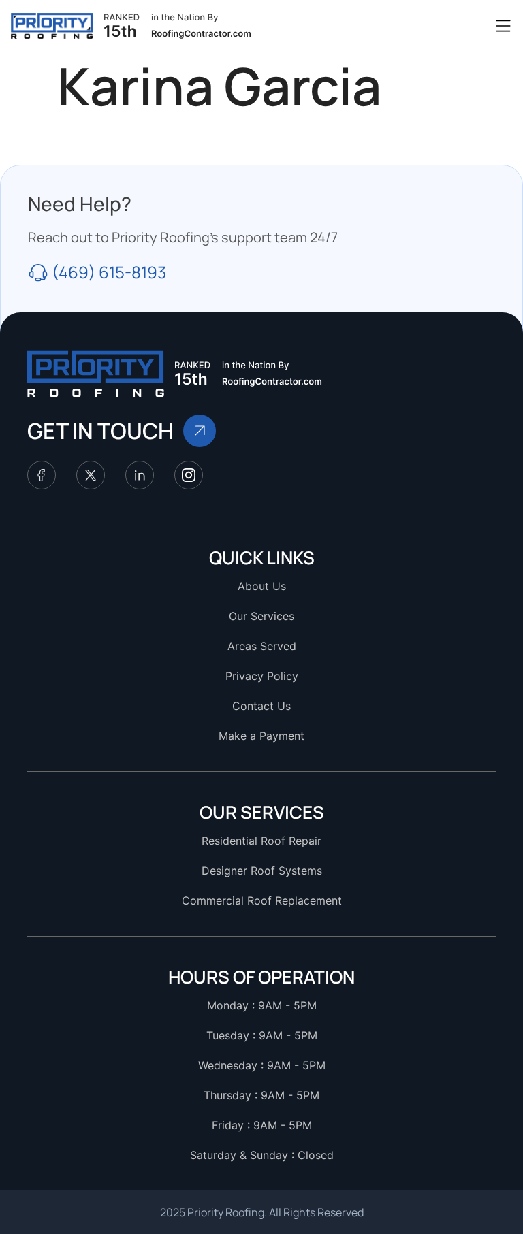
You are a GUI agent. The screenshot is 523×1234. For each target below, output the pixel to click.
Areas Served (261, 646)
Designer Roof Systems (262, 870)
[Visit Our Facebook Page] (41, 475)
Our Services (261, 616)
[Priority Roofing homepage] (96, 374)
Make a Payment (261, 736)
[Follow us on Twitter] (90, 475)
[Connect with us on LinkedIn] (139, 475)
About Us (262, 586)
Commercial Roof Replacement (262, 900)
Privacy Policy (261, 676)
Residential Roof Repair (261, 840)
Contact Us (261, 706)
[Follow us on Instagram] (188, 475)
